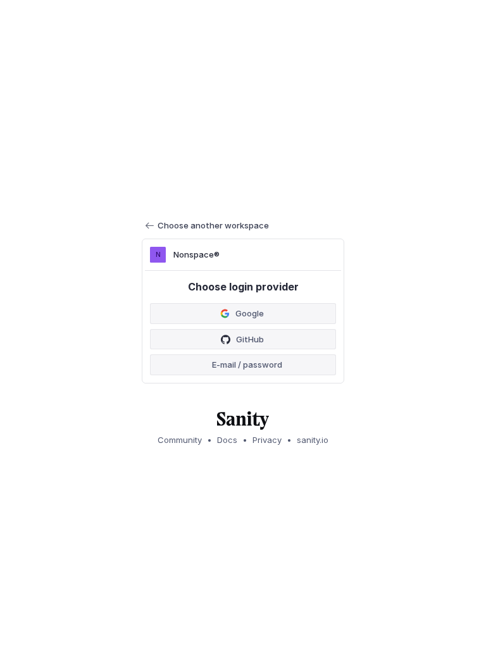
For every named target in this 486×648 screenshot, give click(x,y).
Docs (227, 440)
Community (180, 440)
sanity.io (312, 440)
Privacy (267, 440)
